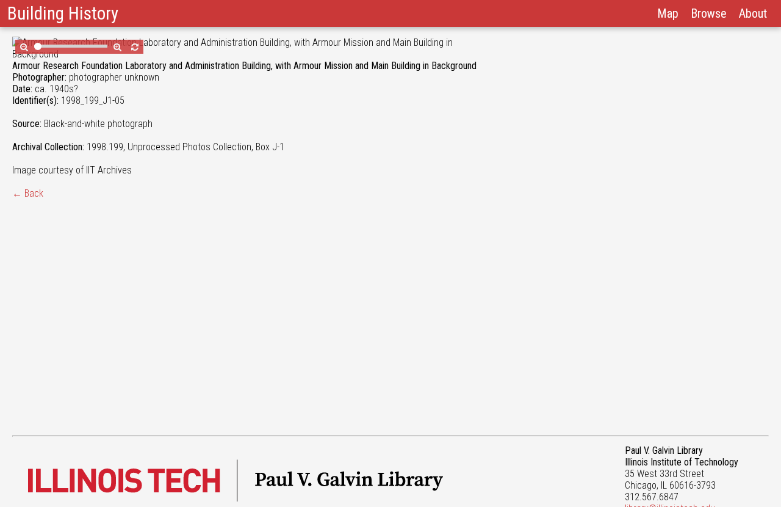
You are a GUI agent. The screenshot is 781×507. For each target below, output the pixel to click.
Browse (709, 13)
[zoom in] (117, 47)
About (753, 13)
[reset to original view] (135, 47)
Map (667, 13)
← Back (27, 193)
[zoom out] (24, 47)
